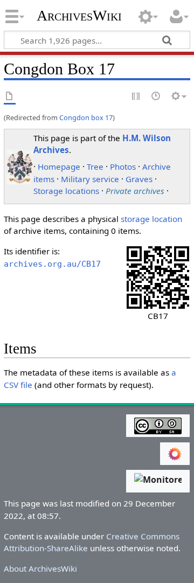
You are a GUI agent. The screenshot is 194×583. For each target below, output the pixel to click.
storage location (151, 218)
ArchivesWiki (79, 15)
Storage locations (66, 190)
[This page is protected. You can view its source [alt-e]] (136, 97)
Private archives (135, 190)
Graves (139, 178)
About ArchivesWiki (40, 568)
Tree (95, 166)
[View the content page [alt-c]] (10, 97)
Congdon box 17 (86, 117)
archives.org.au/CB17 (52, 264)
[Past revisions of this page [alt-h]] (156, 97)
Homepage (59, 166)
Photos (123, 166)
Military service (90, 178)
